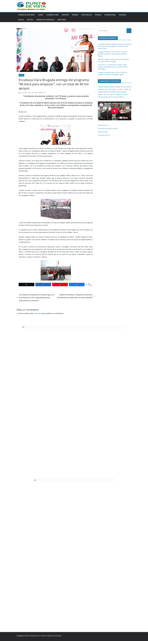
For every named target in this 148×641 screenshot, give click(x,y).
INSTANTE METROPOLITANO (107, 128)
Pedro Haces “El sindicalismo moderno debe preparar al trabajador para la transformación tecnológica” (112, 67)
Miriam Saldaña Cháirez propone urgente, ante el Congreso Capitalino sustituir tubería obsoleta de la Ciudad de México (112, 94)
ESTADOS (98, 15)
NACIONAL (122, 15)
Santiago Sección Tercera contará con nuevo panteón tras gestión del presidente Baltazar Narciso (112, 54)
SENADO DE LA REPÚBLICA (45, 20)
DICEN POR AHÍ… (103, 125)
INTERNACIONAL (110, 15)
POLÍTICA (30, 20)
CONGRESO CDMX (52, 15)
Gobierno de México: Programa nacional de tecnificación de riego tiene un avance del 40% (74, 296)
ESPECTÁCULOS (86, 15)
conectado (37, 313)
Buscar (129, 31)
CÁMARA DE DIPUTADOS (26, 15)
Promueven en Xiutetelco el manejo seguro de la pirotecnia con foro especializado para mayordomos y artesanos (36, 298)
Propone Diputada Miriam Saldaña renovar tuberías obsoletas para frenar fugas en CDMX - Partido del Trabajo (114, 89)
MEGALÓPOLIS (103, 132)
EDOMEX (75, 15)
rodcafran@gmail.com (39, 92)
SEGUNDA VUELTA (104, 135)
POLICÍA (21, 20)
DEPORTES (65, 15)
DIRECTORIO (62, 20)
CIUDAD (40, 15)
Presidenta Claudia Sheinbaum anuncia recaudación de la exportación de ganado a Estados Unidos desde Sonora (114, 46)
